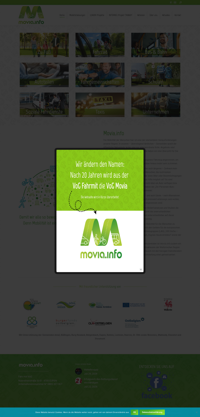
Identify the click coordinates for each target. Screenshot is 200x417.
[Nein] (196, 412)
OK (134, 412)
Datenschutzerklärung (152, 412)
